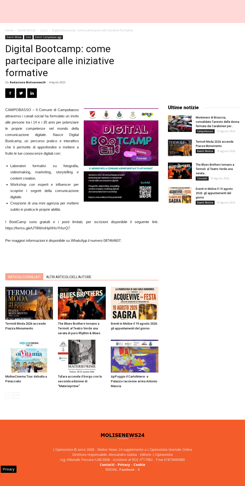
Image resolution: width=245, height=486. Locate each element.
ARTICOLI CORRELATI (24, 277)
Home (9, 30)
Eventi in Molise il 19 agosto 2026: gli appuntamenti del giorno (214, 193)
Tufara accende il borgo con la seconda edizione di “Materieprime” (80, 381)
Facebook (126, 469)
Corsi (43, 30)
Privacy (124, 464)
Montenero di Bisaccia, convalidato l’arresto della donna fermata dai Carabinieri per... (217, 122)
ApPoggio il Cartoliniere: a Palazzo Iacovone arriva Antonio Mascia (134, 381)
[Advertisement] (82, 257)
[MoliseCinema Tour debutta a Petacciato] (29, 356)
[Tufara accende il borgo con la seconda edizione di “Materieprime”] (82, 356)
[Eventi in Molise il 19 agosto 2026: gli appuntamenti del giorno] (134, 303)
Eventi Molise (27, 30)
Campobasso (205, 131)
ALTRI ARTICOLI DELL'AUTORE (68, 277)
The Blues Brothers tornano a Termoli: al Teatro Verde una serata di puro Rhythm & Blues (79, 328)
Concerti (202, 178)
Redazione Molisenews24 (27, 82)
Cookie (139, 464)
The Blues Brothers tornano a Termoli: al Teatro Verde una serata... (215, 169)
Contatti (107, 464)
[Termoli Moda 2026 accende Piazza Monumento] (29, 303)
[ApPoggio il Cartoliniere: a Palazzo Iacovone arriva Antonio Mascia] (134, 356)
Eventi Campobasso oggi (48, 37)
